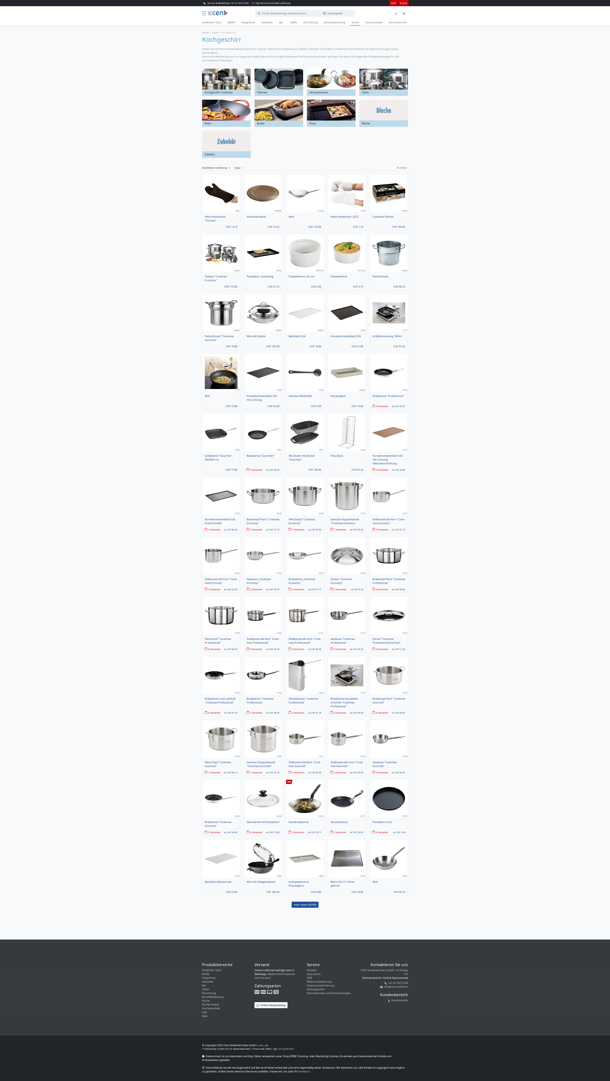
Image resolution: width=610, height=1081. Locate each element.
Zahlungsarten (316, 989)
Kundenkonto (399, 1000)
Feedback (304, 1071)
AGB (309, 978)
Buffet (231, 22)
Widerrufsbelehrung (319, 981)
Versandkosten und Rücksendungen (329, 993)
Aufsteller (267, 22)
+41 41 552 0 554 (398, 983)
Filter (238, 167)
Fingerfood (248, 22)
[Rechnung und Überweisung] (276, 991)
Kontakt (311, 970)
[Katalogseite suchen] (325, 13)
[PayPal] (257, 991)
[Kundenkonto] (396, 13)
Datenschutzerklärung (320, 985)
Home (205, 32)
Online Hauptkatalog (272, 1005)
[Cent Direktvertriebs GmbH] (217, 12)
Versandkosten (286, 1048)
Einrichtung (311, 22)
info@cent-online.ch (395, 986)
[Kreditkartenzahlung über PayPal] (264, 991)
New (204, 1016)
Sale (204, 1012)
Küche (355, 22)
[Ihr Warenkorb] (404, 12)
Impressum (314, 974)
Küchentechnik (398, 22)
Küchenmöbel (374, 22)
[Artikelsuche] (259, 13)
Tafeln (293, 22)
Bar (281, 22)
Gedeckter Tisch (211, 22)
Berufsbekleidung (334, 22)
